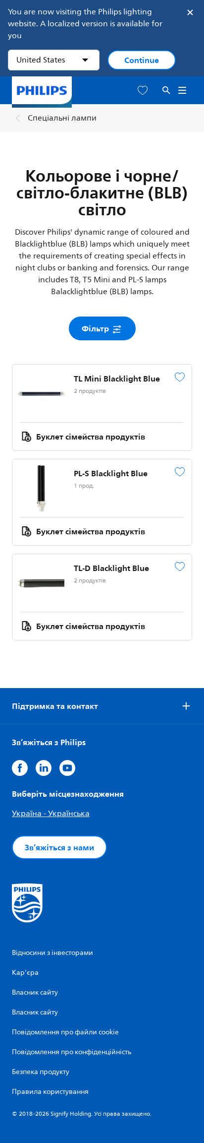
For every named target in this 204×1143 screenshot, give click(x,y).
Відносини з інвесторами (52, 952)
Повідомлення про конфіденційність (71, 1052)
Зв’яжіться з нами (59, 847)
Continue (141, 60)
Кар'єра (25, 972)
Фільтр (96, 328)
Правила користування (50, 1091)
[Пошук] (166, 90)
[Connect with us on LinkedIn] (43, 768)
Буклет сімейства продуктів (90, 437)
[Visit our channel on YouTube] (67, 768)
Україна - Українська (51, 813)
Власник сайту (35, 992)
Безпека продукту (40, 1072)
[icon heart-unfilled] (143, 90)
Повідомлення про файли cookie (65, 1032)
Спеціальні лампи (62, 118)
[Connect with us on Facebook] (20, 768)
